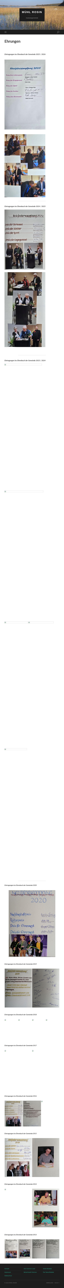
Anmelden (49, 1282)
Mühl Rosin (32, 12)
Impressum (7, 1272)
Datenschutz (8, 1275)
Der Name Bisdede (48, 1272)
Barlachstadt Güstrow (30, 1272)
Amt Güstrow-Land (29, 1268)
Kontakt (6, 1268)
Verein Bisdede (47, 1268)
